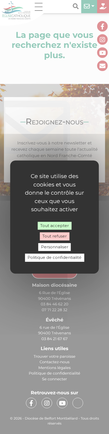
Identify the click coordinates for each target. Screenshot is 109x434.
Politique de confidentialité (54, 257)
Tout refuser (54, 236)
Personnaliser (54, 246)
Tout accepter (54, 225)
